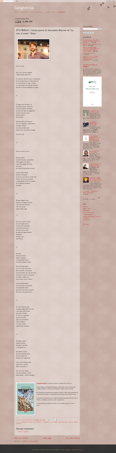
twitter (62, 12)
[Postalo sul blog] (53, 420)
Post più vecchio (73, 438)
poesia (71, 422)
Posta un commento (23, 431)
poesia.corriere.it (88, 212)
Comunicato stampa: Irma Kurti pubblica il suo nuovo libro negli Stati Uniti (95, 179)
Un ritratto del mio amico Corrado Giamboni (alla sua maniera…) (91, 41)
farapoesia (24, 7)
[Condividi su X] (55, 420)
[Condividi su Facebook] (56, 420)
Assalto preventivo (88, 53)
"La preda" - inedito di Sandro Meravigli (90, 192)
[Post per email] (49, 420)
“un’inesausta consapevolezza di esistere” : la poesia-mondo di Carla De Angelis (94, 139)
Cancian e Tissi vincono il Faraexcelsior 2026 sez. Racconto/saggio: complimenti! (91, 58)
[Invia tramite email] (52, 420)
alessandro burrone (26, 422)
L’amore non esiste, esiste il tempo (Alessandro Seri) (95, 165)
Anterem (85, 206)
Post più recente (21, 438)
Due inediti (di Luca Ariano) (94, 152)
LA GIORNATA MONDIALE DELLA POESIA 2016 (93, 123)
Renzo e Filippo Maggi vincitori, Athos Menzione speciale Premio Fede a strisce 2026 (91, 49)
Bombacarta (86, 210)
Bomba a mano (87, 208)
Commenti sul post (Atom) (30, 441)
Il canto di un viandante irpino (94, 111)
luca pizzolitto (63, 422)
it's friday (53, 422)
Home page (47, 438)
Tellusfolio (86, 220)
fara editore (37, 422)
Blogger (81, 449)
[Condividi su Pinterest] (58, 420)
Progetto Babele (87, 214)
